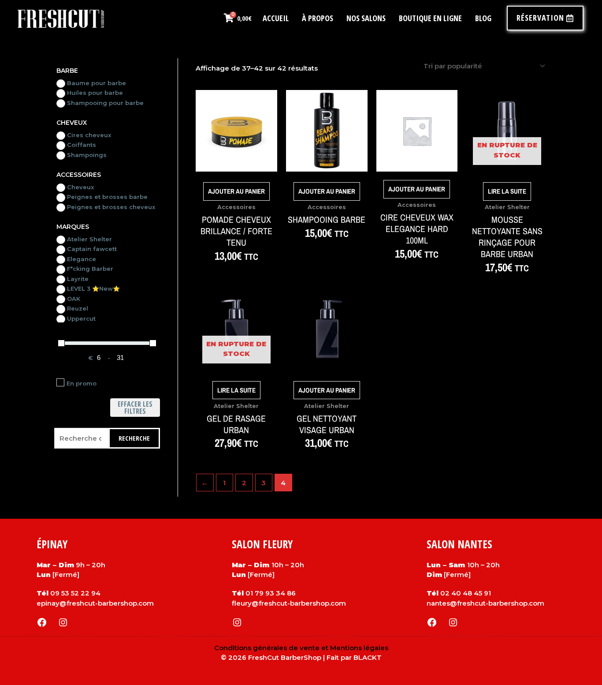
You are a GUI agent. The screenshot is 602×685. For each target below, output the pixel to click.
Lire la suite (507, 191)
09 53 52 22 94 (75, 593)
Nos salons (366, 18)
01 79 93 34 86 (270, 593)
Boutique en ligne (430, 18)
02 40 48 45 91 (465, 593)
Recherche (134, 438)
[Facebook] (42, 622)
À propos (317, 18)
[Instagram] (63, 622)
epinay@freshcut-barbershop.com (95, 603)
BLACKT (367, 657)
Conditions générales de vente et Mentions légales (301, 648)
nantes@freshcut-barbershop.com (485, 603)
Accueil (276, 18)
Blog (483, 18)
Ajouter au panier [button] (236, 191)
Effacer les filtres (135, 407)
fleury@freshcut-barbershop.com (289, 603)
